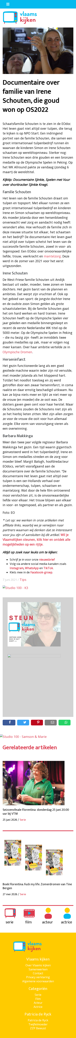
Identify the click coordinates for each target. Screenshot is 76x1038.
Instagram (17, 568)
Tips (23, 579)
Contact (38, 973)
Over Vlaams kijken (38, 965)
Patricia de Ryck (38, 1020)
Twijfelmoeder (38, 1024)
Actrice (38, 1007)
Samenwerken (38, 969)
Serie (38, 995)
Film (38, 999)
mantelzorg (52, 256)
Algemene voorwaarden (38, 981)
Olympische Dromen (17, 352)
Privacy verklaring (38, 977)
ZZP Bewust (38, 1028)
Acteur (38, 1003)
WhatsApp (32, 568)
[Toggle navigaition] (6, 3)
